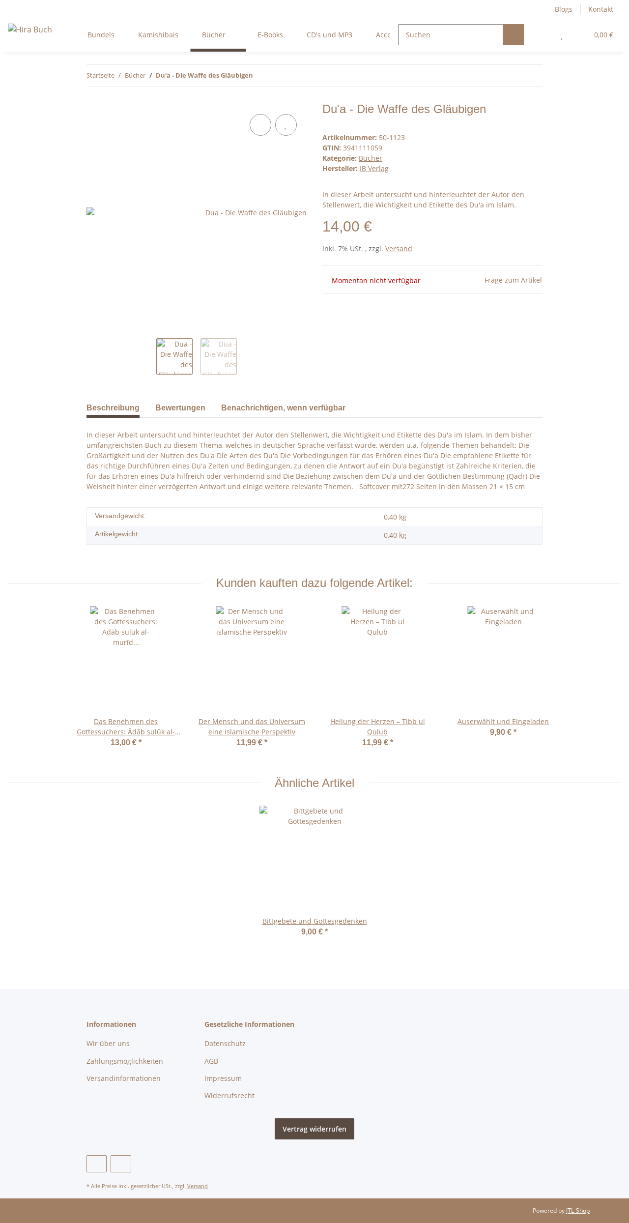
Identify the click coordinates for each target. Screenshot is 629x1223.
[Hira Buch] (30, 29)
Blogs (563, 9)
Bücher (370, 158)
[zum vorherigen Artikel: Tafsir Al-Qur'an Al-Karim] (510, 75)
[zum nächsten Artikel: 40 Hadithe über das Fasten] (532, 75)
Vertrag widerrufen (314, 1129)
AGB (211, 1061)
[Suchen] (513, 34)
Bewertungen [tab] (180, 408)
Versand (398, 248)
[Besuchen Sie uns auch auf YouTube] (96, 1163)
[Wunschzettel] (562, 35)
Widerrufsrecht (229, 1095)
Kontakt (600, 9)
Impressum (223, 1078)
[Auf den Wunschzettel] (286, 125)
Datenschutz (225, 1043)
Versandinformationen (123, 1078)
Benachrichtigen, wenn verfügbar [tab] (283, 408)
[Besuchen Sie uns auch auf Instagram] (121, 1163)
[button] (542, 35)
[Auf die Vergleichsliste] (260, 125)
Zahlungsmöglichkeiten (124, 1061)
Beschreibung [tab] (113, 408)
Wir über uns (108, 1043)
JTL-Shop (578, 1210)
